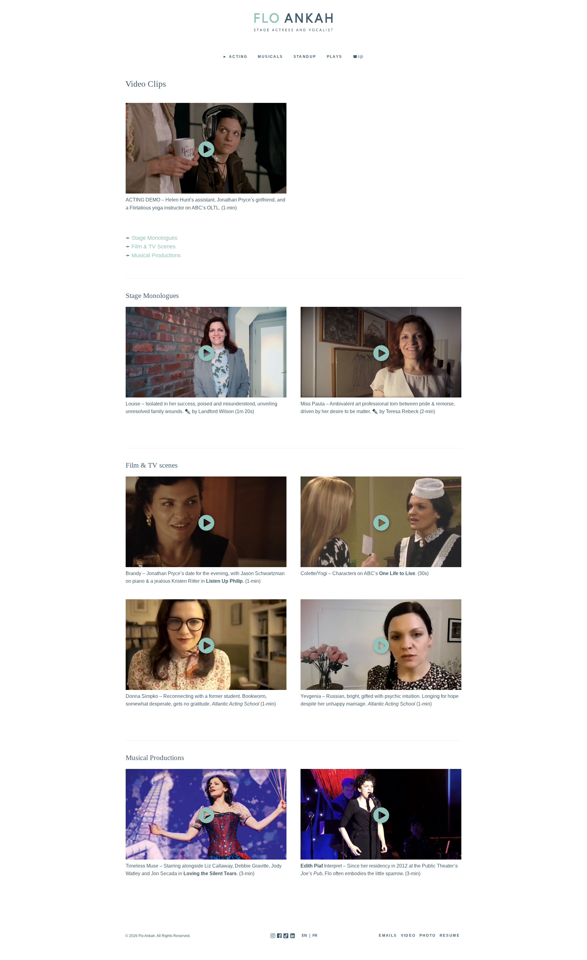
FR (314, 935)
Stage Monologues (154, 238)
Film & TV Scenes (153, 246)
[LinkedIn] (292, 936)
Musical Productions (156, 255)
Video (408, 935)
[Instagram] (273, 936)
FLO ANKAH (293, 22)
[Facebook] (279, 936)
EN (304, 935)
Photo (427, 935)
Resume (450, 935)
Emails (388, 935)
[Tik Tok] (285, 935)
